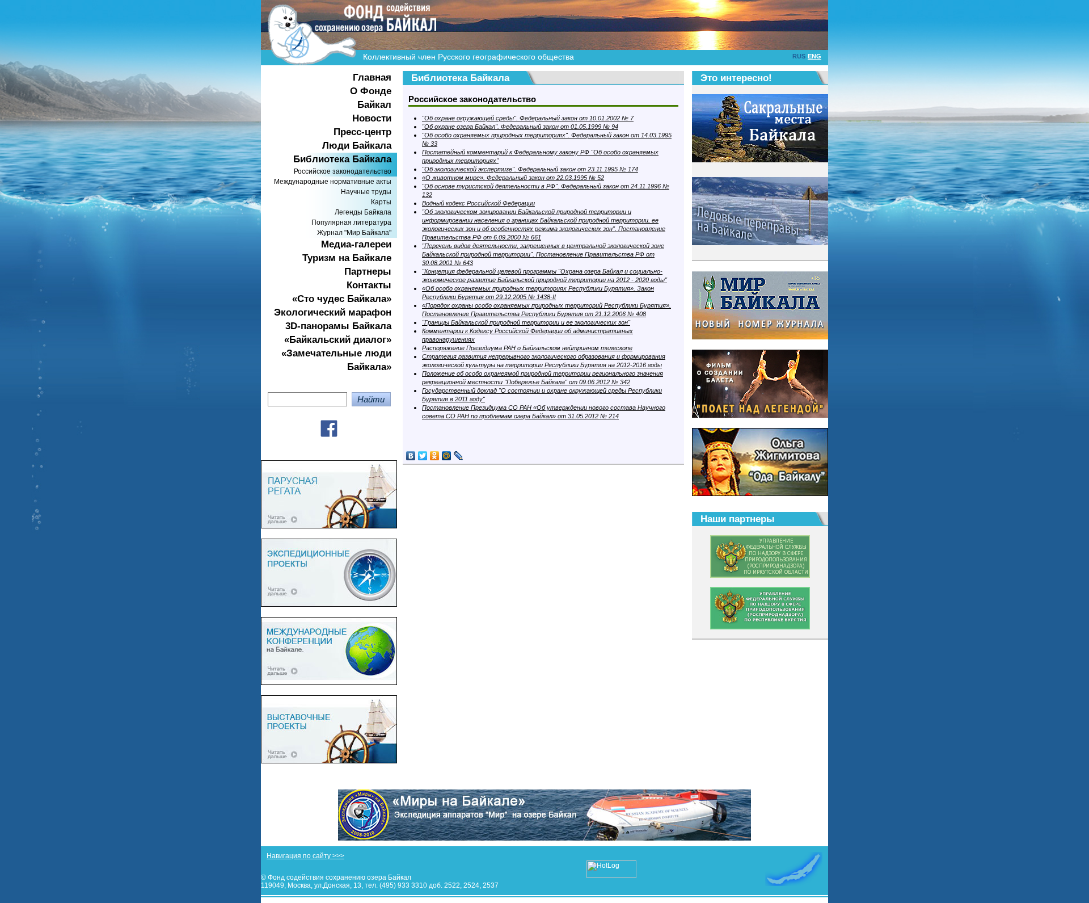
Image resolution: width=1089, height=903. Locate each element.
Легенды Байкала (363, 212)
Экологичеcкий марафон (332, 312)
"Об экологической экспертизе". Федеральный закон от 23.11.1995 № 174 (530, 169)
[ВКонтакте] (411, 455)
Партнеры (367, 271)
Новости (371, 118)
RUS (798, 56)
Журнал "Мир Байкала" (354, 233)
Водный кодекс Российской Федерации (478, 203)
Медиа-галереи (356, 244)
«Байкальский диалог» (337, 339)
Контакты (369, 285)
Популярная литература (351, 222)
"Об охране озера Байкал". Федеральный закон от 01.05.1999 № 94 (520, 126)
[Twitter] (423, 455)
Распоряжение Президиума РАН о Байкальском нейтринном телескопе (527, 348)
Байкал (374, 104)
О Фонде (370, 91)
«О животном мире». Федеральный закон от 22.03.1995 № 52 (513, 177)
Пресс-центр (362, 132)
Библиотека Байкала (342, 159)
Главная (372, 77)
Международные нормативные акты (332, 182)
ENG (814, 56)
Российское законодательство (342, 171)
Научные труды (366, 192)
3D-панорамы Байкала (338, 326)
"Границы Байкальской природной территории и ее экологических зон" (526, 322)
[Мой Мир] (447, 455)
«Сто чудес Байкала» (341, 298)
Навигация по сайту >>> (305, 856)
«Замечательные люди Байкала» (336, 360)
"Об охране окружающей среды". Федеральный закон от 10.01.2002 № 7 (528, 118)
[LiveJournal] (459, 455)
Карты (381, 202)
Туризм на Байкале (346, 258)
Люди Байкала (356, 145)
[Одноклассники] (435, 455)
